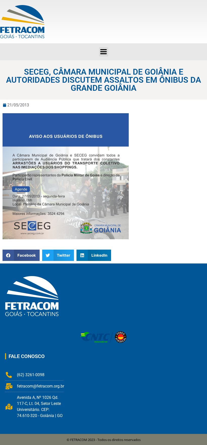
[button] (103, 51)
